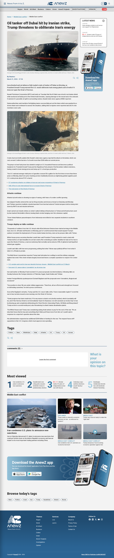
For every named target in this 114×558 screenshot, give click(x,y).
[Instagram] (102, 519)
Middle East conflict (20, 17)
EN (105, 3)
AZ (102, 3)
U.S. (51, 332)
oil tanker (43, 332)
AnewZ (16, 554)
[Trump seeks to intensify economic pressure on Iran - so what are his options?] (69, 406)
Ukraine (56, 499)
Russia (64, 499)
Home (9, 17)
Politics (11, 332)
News (18, 332)
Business (41, 9)
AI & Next (33, 9)
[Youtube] (99, 519)
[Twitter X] (96, 519)
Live (53, 520)
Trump (58, 332)
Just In (54, 523)
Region (20, 9)
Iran (31, 499)
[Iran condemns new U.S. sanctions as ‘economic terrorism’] (69, 431)
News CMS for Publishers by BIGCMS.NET (93, 554)
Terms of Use (72, 526)
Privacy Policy (72, 523)
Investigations (78, 9)
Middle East (26, 332)
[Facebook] (90, 519)
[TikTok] (105, 519)
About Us (71, 520)
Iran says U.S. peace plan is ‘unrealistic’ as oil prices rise (27, 267)
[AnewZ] (14, 523)
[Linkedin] (93, 519)
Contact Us (71, 529)
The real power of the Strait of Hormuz (21, 189)
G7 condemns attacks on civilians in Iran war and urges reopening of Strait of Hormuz (36, 182)
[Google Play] (98, 88)
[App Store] (89, 88)
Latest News (88, 21)
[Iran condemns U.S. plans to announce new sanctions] (31, 413)
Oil (64, 332)
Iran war (70, 332)
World (26, 9)
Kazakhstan (47, 499)
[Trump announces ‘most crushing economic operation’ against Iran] (95, 431)
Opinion (92, 9)
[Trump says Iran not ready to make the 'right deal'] (95, 406)
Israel (25, 499)
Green (54, 9)
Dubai (35, 332)
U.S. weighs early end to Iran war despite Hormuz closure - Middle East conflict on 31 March (38, 264)
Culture (48, 9)
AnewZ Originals (64, 9)
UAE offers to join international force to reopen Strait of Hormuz (29, 186)
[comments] (74, 78)
